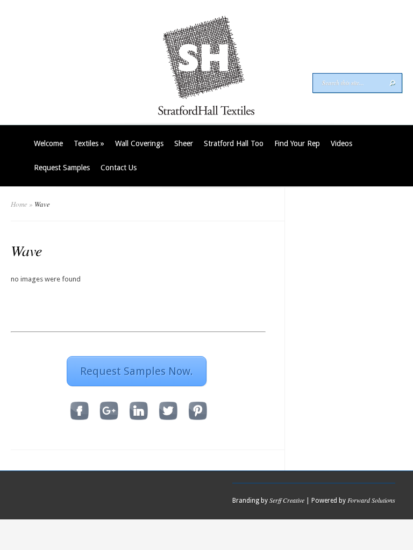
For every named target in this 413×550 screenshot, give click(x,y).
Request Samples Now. (136, 371)
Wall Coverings (139, 143)
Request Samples (62, 167)
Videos (341, 143)
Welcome (48, 143)
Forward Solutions (371, 500)
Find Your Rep (297, 143)
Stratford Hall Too (234, 143)
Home (19, 204)
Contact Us (119, 167)
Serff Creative (286, 500)
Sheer (183, 143)
